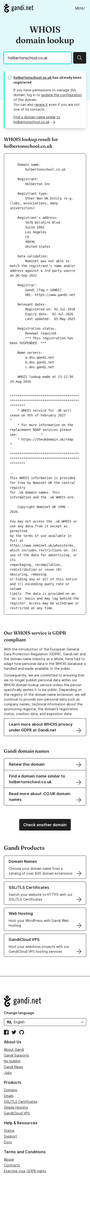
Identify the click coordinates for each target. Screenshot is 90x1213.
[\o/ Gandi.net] (45, 1001)
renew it (41, 104)
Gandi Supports (16, 1055)
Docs (8, 1142)
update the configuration (61, 95)
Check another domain (45, 824)
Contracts (12, 1165)
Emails (8, 1096)
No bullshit (12, 1061)
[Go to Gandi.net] (18, 8)
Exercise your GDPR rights (25, 1171)
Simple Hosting (16, 1107)
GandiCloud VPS (17, 1113)
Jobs (8, 1073)
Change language (19, 1013)
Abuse (9, 1159)
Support (10, 1136)
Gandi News (13, 1067)
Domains (10, 1090)
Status (9, 1130)
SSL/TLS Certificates (20, 1101)
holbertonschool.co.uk (32, 77)
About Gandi (14, 1049)
